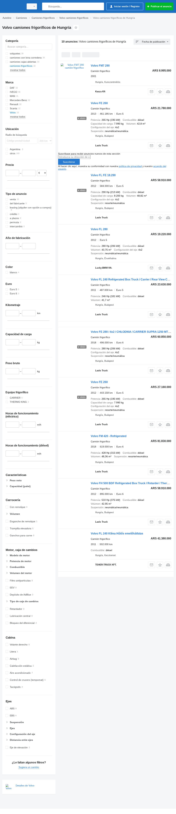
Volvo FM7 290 (100, 65)
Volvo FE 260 (99, 103)
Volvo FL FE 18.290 (103, 175)
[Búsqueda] (45, 6)
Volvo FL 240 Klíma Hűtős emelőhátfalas (117, 533)
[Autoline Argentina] (13, 6)
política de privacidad (130, 166)
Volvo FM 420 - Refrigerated (108, 436)
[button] (160, 92)
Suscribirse (69, 162)
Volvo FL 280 (99, 229)
